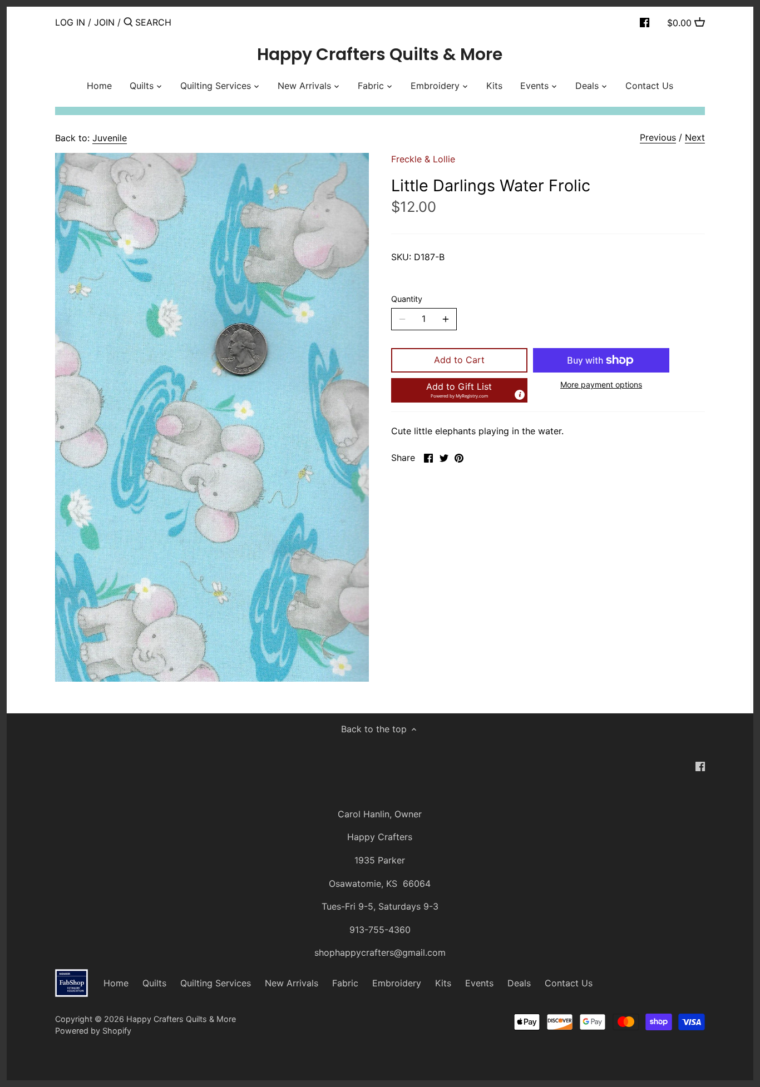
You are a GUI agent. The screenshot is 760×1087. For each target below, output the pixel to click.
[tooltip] (520, 395)
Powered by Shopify (93, 1030)
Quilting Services (215, 983)
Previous (658, 137)
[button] (459, 390)
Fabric (345, 983)
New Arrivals (291, 983)
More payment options (601, 384)
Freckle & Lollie (423, 159)
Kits (443, 983)
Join (104, 22)
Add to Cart (459, 359)
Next (695, 137)
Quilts (154, 983)
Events (479, 983)
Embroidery (396, 983)
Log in (70, 22)
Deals (519, 983)
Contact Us (569, 983)
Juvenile (109, 137)
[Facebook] (644, 21)
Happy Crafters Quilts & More (379, 54)
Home (116, 983)
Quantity (406, 299)
